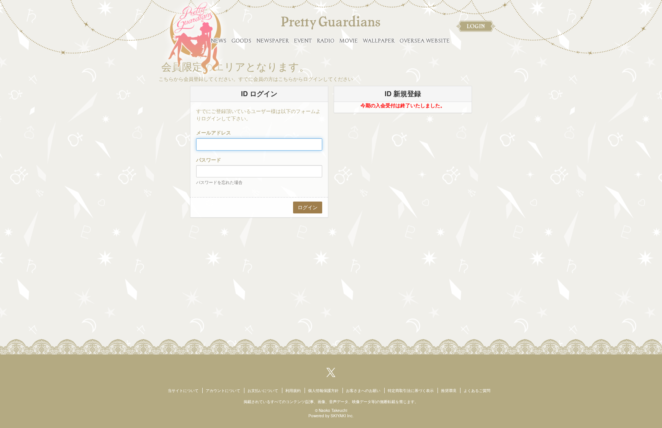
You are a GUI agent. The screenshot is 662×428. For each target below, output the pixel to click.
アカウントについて (223, 390)
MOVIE (348, 41)
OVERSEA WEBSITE (425, 41)
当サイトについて (183, 390)
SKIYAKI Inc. (342, 415)
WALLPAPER (379, 41)
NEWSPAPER (272, 41)
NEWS (218, 41)
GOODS (241, 41)
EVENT (303, 41)
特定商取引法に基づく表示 (411, 390)
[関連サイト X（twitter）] (331, 371)
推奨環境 (448, 390)
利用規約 (293, 390)
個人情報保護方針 (323, 390)
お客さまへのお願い (363, 390)
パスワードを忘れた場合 (219, 182)
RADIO (325, 41)
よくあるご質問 (477, 390)
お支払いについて (262, 390)
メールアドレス (213, 132)
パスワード (208, 159)
